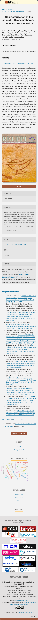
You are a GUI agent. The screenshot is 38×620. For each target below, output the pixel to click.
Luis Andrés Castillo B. (26, 612)
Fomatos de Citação (11, 230)
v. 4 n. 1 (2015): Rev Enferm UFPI (13, 11)
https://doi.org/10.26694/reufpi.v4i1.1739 (19, 63)
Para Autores (19, 498)
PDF (19, 186)
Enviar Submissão (19, 433)
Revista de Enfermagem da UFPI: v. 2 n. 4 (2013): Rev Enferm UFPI (20, 351)
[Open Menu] (2, 2)
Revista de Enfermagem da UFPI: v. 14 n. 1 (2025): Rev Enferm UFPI (20, 318)
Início (4, 9)
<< (3, 419)
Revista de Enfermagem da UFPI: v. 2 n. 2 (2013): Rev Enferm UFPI (20, 402)
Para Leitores (19, 494)
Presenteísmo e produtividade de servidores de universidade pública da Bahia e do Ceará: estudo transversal (20, 314)
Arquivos (10, 9)
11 (18, 419)
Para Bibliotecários (19, 501)
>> (22, 419)
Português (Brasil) (19, 450)
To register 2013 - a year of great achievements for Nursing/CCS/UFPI (21, 347)
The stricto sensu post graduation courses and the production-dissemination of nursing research (21, 398)
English (19, 446)
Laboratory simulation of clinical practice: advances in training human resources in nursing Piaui (19, 390)
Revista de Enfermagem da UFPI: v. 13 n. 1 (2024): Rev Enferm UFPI (21, 382)
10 (17, 419)
